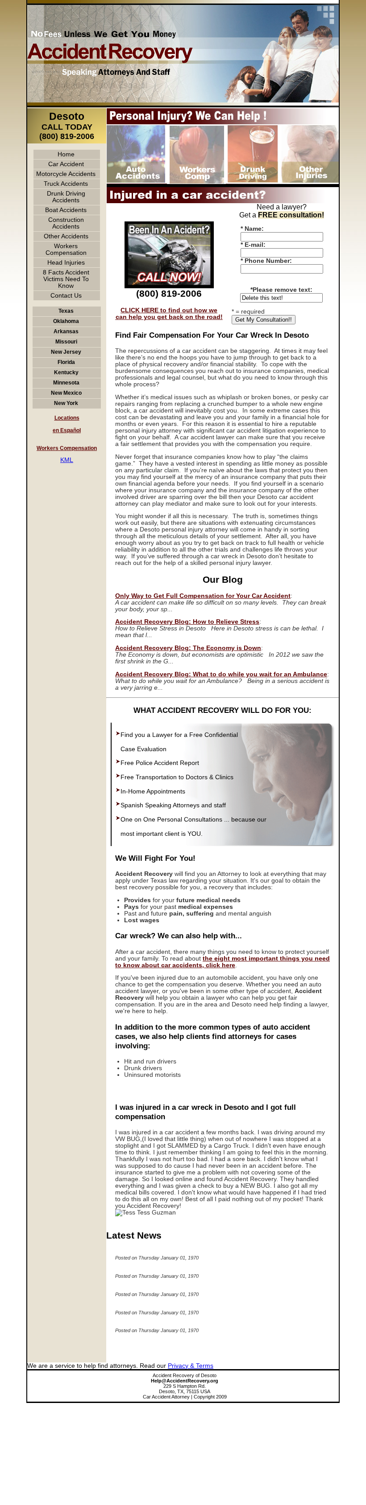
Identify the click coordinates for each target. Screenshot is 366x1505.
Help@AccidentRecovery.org (184, 1380)
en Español (67, 430)
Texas (66, 311)
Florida (66, 362)
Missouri (66, 342)
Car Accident (66, 164)
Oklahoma (66, 321)
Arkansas (66, 331)
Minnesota (66, 383)
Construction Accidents (66, 223)
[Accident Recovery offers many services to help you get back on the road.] (169, 226)
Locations (66, 418)
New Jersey (66, 352)
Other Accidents (66, 236)
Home (66, 154)
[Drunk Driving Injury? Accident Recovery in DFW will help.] (253, 185)
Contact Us (66, 295)
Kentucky (66, 372)
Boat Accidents (66, 210)
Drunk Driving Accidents (66, 197)
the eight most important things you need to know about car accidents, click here (222, 962)
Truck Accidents (66, 183)
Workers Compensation (66, 249)
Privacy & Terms (190, 1365)
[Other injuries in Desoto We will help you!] (309, 185)
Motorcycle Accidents (66, 174)
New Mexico (66, 393)
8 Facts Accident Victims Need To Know (66, 279)
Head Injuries (66, 262)
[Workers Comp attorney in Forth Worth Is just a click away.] (196, 185)
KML (66, 460)
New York (66, 403)
